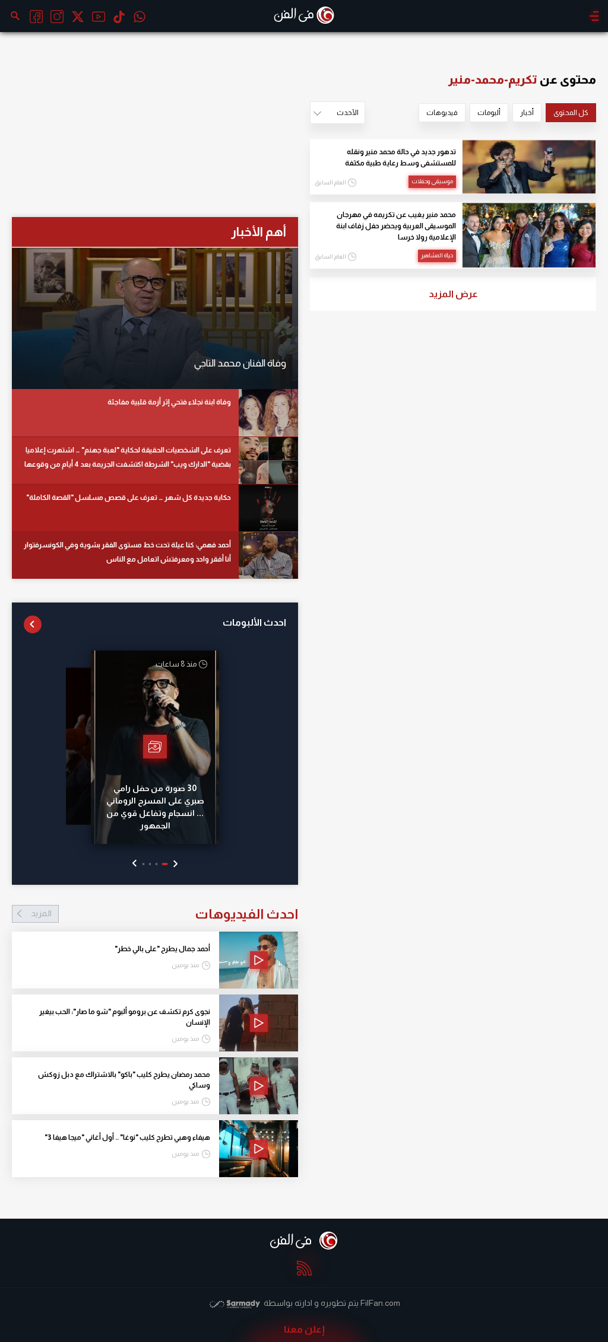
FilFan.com (380, 1303)
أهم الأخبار (258, 231)
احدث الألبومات (254, 622)
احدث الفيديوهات (164, 914)
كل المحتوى (570, 113)
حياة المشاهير (437, 255)
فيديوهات (442, 113)
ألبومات (489, 113)
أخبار (527, 113)
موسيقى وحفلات (432, 181)
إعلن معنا (304, 1329)
